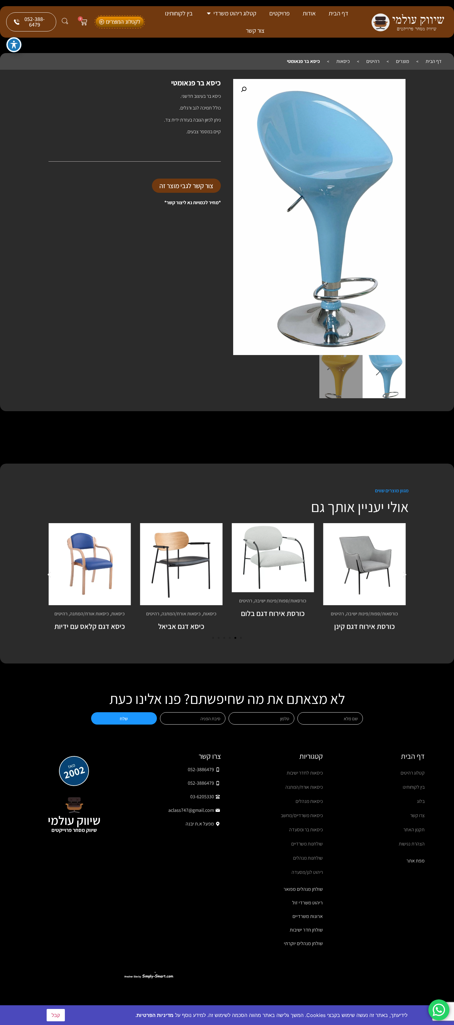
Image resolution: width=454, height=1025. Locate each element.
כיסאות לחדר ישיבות (305, 773)
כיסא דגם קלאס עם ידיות (89, 626)
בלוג (421, 801)
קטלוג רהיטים (413, 773)
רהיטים (373, 61)
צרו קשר (417, 815)
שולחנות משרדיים (307, 844)
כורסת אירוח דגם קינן (364, 626)
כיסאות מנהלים (309, 801)
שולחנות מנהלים (308, 858)
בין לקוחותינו (414, 787)
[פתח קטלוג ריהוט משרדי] (209, 13)
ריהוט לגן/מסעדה (307, 872)
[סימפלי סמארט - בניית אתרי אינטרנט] (148, 976)
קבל (56, 1015)
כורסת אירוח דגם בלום (273, 613)
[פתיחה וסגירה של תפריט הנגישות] (13, 44)
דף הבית (434, 61)
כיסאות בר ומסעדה (306, 829)
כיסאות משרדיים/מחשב (302, 815)
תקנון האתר (414, 829)
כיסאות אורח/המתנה (181, 613)
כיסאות (343, 61)
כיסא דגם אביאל (181, 626)
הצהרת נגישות (412, 844)
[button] (243, 89)
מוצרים (402, 61)
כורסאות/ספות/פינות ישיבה (372, 613)
